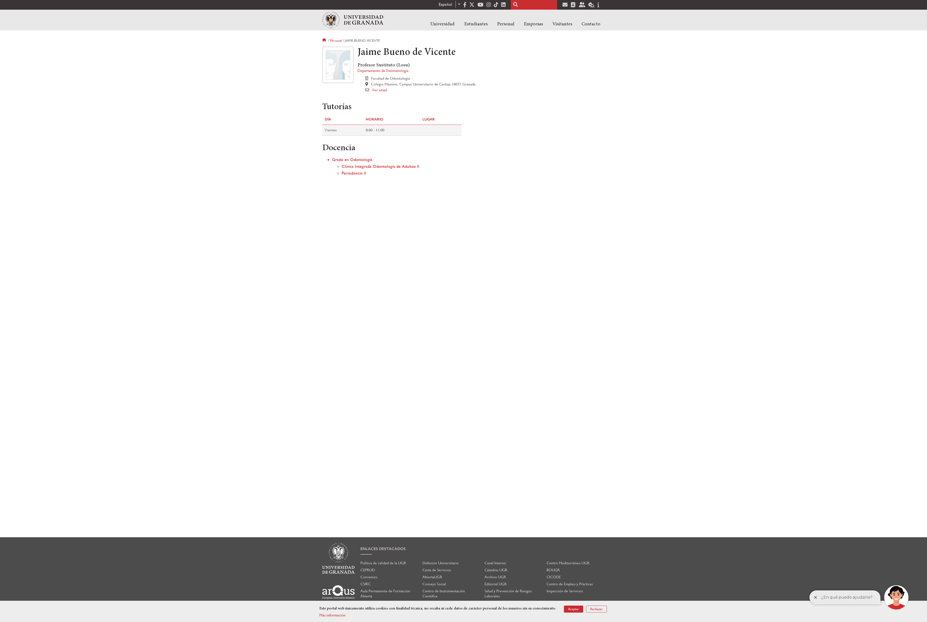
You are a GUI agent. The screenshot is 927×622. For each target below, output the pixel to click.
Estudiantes (476, 24)
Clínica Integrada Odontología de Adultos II (380, 166)
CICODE (554, 577)
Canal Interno (495, 563)
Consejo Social (434, 584)
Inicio (324, 40)
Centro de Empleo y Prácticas (570, 584)
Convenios (368, 577)
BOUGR (553, 570)
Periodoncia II (354, 173)
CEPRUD (367, 570)
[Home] (352, 20)
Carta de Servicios (436, 570)
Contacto (591, 24)
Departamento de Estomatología (383, 70)
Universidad (442, 24)
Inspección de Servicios (565, 591)
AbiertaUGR (432, 577)
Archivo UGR (495, 577)
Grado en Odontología (352, 159)
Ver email (379, 90)
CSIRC (365, 584)
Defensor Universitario (440, 563)
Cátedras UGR (496, 570)
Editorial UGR (496, 584)
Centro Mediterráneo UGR (568, 563)
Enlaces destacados (383, 548)
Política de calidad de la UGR (383, 563)
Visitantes (562, 24)
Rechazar (596, 609)
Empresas (533, 24)
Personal (505, 24)
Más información (332, 615)
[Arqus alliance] (338, 592)
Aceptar (573, 609)
